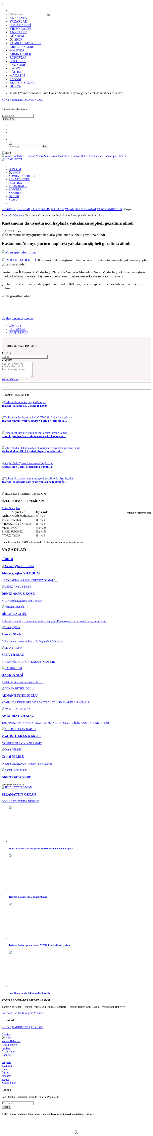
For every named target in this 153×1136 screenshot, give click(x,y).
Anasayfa (7, 215)
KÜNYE (6, 99)
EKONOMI (17, 64)
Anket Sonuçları (11, 508)
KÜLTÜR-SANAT (22, 82)
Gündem (19, 215)
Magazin (6, 1075)
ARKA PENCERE (22, 46)
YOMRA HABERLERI (25, 43)
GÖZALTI (15, 325)
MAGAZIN (17, 75)
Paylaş (6, 318)
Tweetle (17, 318)
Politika (6, 1048)
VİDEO (13, 199)
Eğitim (5, 1072)
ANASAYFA (18, 18)
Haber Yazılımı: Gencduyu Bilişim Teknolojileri (77, 1125)
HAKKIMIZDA (21, 99)
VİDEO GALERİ (21, 28)
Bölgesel (6, 1062)
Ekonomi (7, 1065)
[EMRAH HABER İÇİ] (19, 260)
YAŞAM (15, 79)
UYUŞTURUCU (18, 332)
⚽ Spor (6, 1037)
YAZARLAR (18, 21)
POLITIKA (17, 50)
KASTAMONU (17, 329)
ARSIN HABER (20, 54)
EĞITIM (15, 72)
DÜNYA (15, 86)
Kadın (5, 1069)
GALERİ (14, 196)
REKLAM (37, 99)
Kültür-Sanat (9, 1082)
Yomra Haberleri (11, 1041)
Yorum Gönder (10, 379)
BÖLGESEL (18, 61)
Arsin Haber (8, 1051)
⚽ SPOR (16, 39)
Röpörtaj (6, 1054)
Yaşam (5, 1079)
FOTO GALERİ (20, 25)
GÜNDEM (17, 35)
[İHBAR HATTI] (12, 159)
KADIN (15, 68)
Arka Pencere (9, 1044)
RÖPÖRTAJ (18, 57)
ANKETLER (18, 32)
